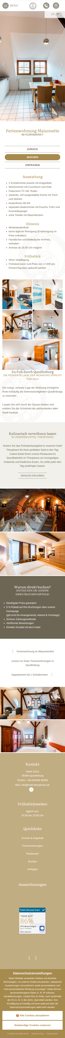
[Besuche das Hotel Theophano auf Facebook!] (31, 790)
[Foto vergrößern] (32, 510)
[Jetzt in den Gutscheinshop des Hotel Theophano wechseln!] (56, 6)
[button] (3, 64)
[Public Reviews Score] (32, 921)
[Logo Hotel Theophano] (33, 6)
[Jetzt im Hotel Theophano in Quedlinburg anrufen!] (46, 6)
